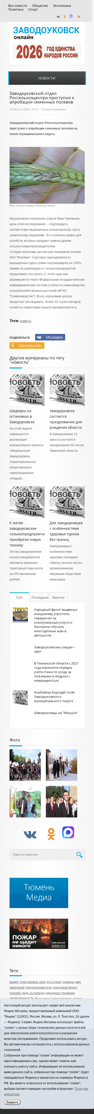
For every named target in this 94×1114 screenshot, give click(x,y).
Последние (40, 597)
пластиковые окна (33, 982)
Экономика (62, 6)
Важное (58, 597)
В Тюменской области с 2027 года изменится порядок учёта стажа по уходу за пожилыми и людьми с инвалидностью (56, 672)
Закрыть (12, 1102)
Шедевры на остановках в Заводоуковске (22, 416)
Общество (40, 6)
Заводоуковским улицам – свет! (54, 649)
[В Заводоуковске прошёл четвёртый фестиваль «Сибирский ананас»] (25, 801)
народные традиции (60, 993)
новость (25, 321)
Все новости (17, 6)
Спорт (33, 9)
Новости (46, 78)
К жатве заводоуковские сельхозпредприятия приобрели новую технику (28, 533)
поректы (68, 982)
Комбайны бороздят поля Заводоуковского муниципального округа (54, 696)
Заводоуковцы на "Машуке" (56, 712)
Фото (15, 740)
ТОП (19, 597)
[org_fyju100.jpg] (25, 765)
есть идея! (54, 982)
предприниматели (39, 987)
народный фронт (65, 987)
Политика (15, 9)
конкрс (14, 982)
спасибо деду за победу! (27, 993)
